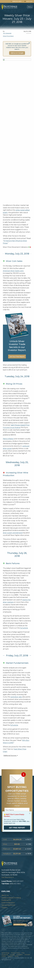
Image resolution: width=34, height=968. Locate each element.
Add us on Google (17, 53)
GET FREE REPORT (17, 827)
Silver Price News (8, 36)
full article (24, 628)
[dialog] (17, 823)
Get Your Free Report (17, 356)
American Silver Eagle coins (13, 271)
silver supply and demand (12, 533)
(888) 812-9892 (16, 1)
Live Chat (29, 1)
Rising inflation (8, 439)
